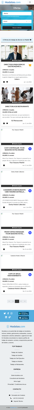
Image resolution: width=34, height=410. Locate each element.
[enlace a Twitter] (5, 313)
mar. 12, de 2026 (27, 165)
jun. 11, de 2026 (27, 123)
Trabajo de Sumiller (17, 355)
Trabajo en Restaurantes (17, 364)
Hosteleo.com (13, 407)
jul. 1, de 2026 (28, 82)
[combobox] (3, 21)
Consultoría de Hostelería (17, 378)
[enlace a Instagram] (11, 313)
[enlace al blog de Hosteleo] (10, 317)
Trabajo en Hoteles (17, 361)
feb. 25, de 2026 (27, 291)
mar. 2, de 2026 (27, 207)
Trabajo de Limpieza (17, 352)
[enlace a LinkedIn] (6, 317)
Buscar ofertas (17, 27)
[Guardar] (7, 82)
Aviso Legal (17, 381)
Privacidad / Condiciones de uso (17, 384)
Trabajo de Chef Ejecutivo (17, 358)
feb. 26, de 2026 (27, 249)
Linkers (17, 79)
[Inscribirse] (4, 82)
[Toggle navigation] (29, 2)
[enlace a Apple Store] (23, 319)
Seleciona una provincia (7, 24)
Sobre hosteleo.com (17, 375)
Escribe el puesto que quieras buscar (10, 16)
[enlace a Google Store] (23, 315)
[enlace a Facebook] (8, 313)
